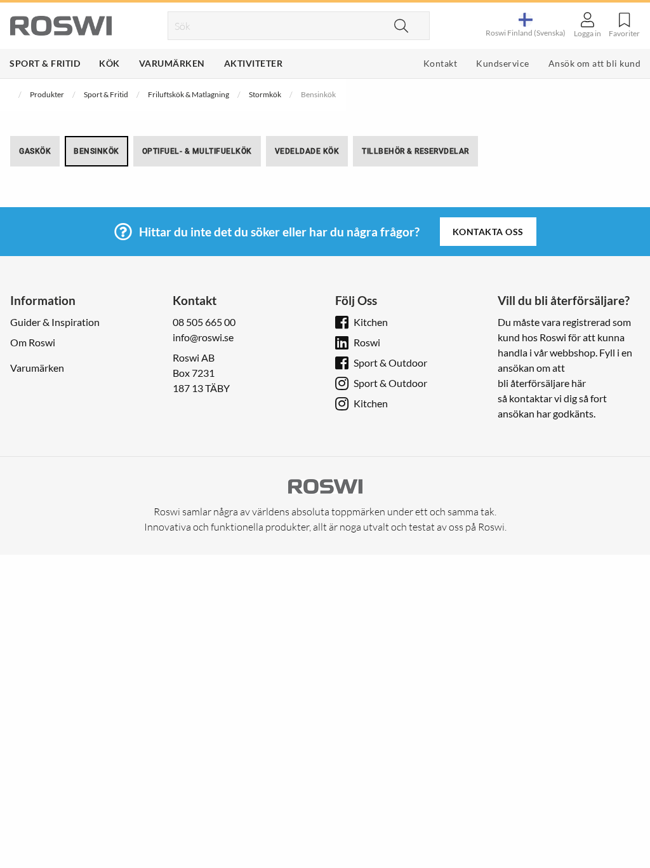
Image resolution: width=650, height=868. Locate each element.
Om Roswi (32, 342)
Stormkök (265, 94)
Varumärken (172, 63)
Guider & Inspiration (55, 322)
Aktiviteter (253, 63)
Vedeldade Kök (307, 151)
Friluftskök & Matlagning (188, 94)
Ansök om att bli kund (594, 63)
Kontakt (440, 63)
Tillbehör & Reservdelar (415, 151)
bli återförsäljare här (542, 383)
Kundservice (502, 63)
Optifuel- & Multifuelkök (197, 151)
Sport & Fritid (45, 63)
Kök (109, 63)
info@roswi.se (203, 337)
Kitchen (371, 322)
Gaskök (35, 151)
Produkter (47, 94)
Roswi (367, 342)
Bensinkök (96, 151)
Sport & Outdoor (390, 362)
